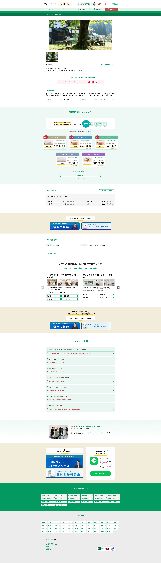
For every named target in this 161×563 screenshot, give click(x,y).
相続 (92, 12)
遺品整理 (84, 12)
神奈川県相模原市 (46, 498)
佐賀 (69, 531)
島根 (89, 528)
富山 (62, 525)
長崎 (76, 531)
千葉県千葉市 (85, 495)
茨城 (89, 522)
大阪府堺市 (58, 502)
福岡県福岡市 (45, 505)
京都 (49, 528)
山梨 (82, 525)
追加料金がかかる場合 (80, 178)
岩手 (56, 522)
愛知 (108, 525)
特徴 (52, 9)
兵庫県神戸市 (71, 502)
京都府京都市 (111, 498)
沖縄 (108, 531)
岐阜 (95, 525)
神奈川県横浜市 (99, 495)
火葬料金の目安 (80, 175)
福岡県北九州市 (112, 502)
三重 (115, 525)
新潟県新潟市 (58, 498)
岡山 (95, 528)
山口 (108, 528)
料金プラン (67, 9)
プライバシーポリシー (50, 543)
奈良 (69, 528)
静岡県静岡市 (71, 498)
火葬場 (54, 12)
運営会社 (114, 12)
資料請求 (107, 12)
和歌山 (76, 528)
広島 (102, 528)
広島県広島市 (98, 502)
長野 (89, 525)
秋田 (69, 522)
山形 (76, 522)
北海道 (43, 522)
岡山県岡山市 (85, 502)
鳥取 (82, 528)
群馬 (102, 522)
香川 (43, 531)
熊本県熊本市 (58, 505)
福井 (76, 525)
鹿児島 (102, 531)
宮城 (62, 522)
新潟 (56, 525)
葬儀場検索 (98, 9)
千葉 (115, 522)
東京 (43, 525)
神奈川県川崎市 (112, 495)
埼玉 (108, 522)
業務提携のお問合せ (50, 548)
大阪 (56, 528)
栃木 (95, 522)
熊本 (82, 531)
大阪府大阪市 (45, 502)
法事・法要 (62, 12)
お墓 (69, 12)
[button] (118, 287)
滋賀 (43, 528)
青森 (49, 522)
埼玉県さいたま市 (72, 495)
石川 (69, 525)
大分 (89, 531)
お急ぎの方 (113, 9)
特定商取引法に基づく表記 (51, 544)
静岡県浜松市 (85, 498)
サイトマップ (48, 549)
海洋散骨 (77, 12)
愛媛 (49, 531)
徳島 (115, 528)
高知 (56, 531)
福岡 (62, 531)
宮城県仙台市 (58, 495)
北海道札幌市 (45, 495)
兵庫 (62, 528)
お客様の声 (82, 9)
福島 (82, 522)
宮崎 (95, 531)
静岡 (102, 525)
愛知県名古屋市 (99, 498)
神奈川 (50, 525)
